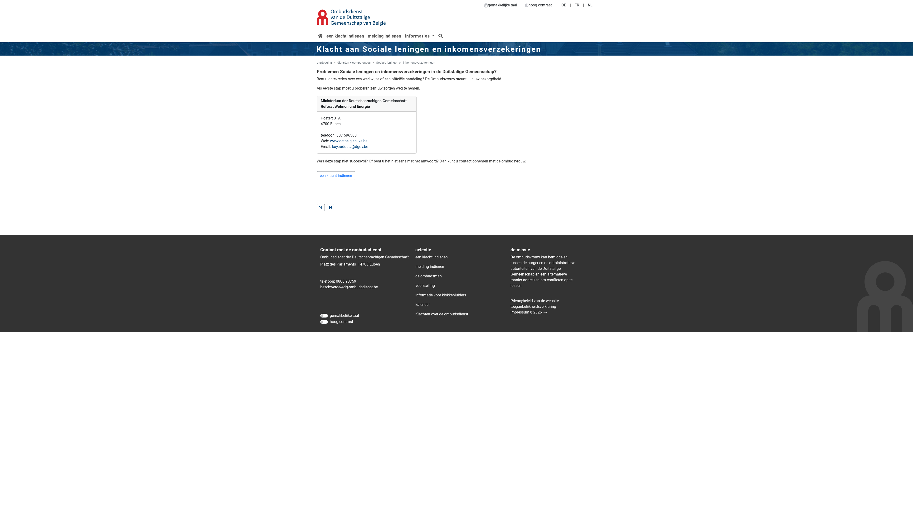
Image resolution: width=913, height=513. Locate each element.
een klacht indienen (345, 35)
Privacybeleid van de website (534, 301)
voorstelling (425, 285)
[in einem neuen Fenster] (330, 207)
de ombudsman (428, 276)
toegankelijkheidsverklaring (533, 306)
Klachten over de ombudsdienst (441, 314)
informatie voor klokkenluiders (440, 295)
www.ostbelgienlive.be (348, 141)
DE (563, 5)
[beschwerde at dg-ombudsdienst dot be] (349, 287)
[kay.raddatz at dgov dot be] (350, 147)
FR (577, 5)
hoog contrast (540, 5)
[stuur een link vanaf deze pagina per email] (321, 207)
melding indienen (384, 35)
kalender (422, 304)
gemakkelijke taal (502, 5)
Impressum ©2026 (526, 312)
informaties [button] (418, 35)
